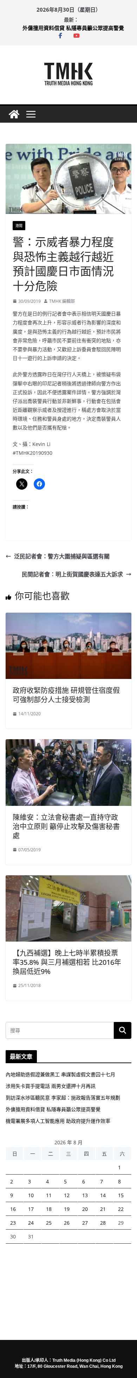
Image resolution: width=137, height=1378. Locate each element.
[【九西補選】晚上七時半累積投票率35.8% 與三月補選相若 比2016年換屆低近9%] (68, 880)
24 (31, 1222)
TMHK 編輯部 (62, 301)
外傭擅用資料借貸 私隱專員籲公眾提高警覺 (73, 27)
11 (49, 1195)
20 (85, 1209)
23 (13, 1222)
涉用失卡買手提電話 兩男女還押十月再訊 (51, 1086)
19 (67, 1209)
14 (103, 1195)
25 (49, 1222)
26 (67, 1222)
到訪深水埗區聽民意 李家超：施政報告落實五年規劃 (63, 1097)
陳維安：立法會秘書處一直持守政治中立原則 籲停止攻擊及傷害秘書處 (66, 826)
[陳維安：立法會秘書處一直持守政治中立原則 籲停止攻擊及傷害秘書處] (68, 744)
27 (85, 1222)
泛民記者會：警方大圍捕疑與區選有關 (62, 556)
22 (121, 1209)
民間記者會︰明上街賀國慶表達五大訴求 (72, 574)
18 (49, 1209)
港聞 (18, 225)
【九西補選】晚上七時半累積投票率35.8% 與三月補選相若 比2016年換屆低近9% (67, 962)
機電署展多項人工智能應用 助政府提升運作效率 (58, 1120)
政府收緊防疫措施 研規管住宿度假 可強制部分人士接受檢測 (66, 695)
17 (31, 1209)
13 (85, 1195)
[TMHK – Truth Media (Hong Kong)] (14, 114)
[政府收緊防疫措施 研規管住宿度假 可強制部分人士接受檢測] (68, 617)
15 (121, 1195)
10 (31, 1195)
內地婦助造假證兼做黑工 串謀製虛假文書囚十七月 (60, 1074)
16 (13, 1209)
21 (103, 1209)
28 (103, 1222)
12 (67, 1195)
